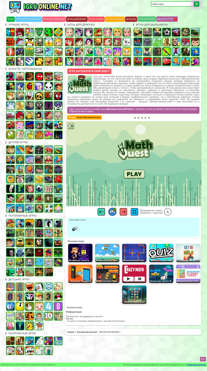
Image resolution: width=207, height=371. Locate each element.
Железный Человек (39, 242)
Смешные (20, 179)
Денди (58, 252)
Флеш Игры (10, 51)
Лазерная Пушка (29, 134)
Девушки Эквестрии (69, 61)
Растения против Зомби (39, 42)
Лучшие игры (20, 61)
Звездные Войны (29, 252)
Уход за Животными (126, 51)
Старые (39, 262)
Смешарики (58, 296)
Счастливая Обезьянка (39, 134)
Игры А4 (39, 86)
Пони (79, 32)
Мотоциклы (138, 51)
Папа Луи (58, 76)
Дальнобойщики (48, 179)
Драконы (195, 61)
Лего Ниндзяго (58, 179)
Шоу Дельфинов (29, 208)
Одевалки (69, 32)
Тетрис (20, 188)
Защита (20, 233)
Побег (29, 105)
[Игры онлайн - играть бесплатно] (47, 12)
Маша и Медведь (29, 188)
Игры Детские (147, 19)
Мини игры (39, 287)
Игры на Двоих (115, 19)
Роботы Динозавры (29, 179)
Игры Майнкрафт (77, 19)
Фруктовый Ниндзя (20, 198)
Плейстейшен (20, 271)
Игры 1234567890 (20, 306)
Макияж (126, 32)
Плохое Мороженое (48, 86)
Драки (58, 159)
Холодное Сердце (98, 51)
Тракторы (39, 233)
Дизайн (98, 61)
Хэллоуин (58, 242)
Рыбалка (58, 149)
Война (185, 51)
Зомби (185, 32)
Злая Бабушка (20, 223)
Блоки (29, 316)
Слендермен (10, 188)
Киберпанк (39, 223)
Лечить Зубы (48, 159)
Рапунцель (117, 61)
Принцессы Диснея (69, 42)
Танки (195, 32)
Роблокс (10, 95)
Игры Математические (88, 117)
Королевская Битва (29, 198)
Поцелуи (126, 61)
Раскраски (58, 287)
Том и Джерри (20, 105)
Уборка (29, 159)
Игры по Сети (20, 51)
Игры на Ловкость (39, 179)
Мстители (58, 188)
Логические (10, 61)
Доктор (10, 242)
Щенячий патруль (39, 296)
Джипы (10, 233)
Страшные (48, 42)
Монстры (58, 262)
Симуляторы (39, 149)
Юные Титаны (10, 198)
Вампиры (10, 252)
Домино (48, 350)
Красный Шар (39, 76)
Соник (20, 86)
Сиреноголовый (48, 105)
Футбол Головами (176, 42)
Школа (48, 188)
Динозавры (157, 42)
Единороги (107, 51)
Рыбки (48, 51)
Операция (58, 42)
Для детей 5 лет (20, 287)
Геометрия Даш (58, 32)
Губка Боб (20, 76)
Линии (48, 208)
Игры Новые (96, 19)
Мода (107, 61)
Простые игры (29, 51)
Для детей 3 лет (48, 296)
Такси (20, 242)
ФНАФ (29, 76)
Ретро (48, 271)
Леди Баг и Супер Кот (58, 125)
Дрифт (185, 42)
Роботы (10, 169)
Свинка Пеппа (10, 325)
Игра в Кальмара (10, 76)
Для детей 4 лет (48, 306)
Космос (48, 242)
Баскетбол (29, 169)
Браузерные (48, 252)
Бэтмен (58, 134)
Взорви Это (176, 61)
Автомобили (58, 169)
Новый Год (20, 42)
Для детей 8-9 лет (58, 306)
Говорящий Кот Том (39, 125)
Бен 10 (195, 42)
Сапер (48, 262)
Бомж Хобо (39, 115)
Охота (58, 223)
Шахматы (20, 340)
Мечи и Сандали (39, 252)
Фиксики (10, 306)
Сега (20, 262)
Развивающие (10, 287)
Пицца (29, 149)
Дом (48, 149)
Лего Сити (10, 223)
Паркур (176, 51)
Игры (11, 19)
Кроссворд (58, 340)
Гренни (39, 105)
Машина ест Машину (138, 42)
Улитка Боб (48, 95)
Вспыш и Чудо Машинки (10, 125)
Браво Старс (39, 95)
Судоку (39, 350)
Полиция (147, 51)
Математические (10, 316)
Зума (20, 159)
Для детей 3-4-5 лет (29, 287)
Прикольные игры (48, 61)
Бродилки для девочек (88, 42)
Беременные (88, 61)
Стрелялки (157, 32)
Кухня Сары (79, 42)
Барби (107, 32)
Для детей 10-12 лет (48, 316)
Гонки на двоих (176, 32)
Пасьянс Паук (29, 350)
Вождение (147, 42)
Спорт (39, 188)
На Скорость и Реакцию (39, 198)
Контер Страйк (157, 51)
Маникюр (117, 51)
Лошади (69, 51)
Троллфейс (39, 51)
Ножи (166, 51)
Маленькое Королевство (58, 208)
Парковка (157, 61)
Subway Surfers (58, 86)
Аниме (88, 32)
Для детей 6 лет (10, 296)
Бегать (10, 149)
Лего (29, 115)
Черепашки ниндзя (10, 86)
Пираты (29, 262)
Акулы (20, 208)
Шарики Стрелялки (20, 325)
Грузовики (185, 61)
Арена (29, 233)
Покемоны (29, 325)
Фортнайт (195, 51)
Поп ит (20, 149)
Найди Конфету (39, 208)
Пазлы (39, 61)
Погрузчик (48, 169)
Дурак (39, 340)
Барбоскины (58, 115)
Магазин (39, 325)
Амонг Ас (29, 86)
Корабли (20, 169)
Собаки (20, 316)
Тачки (166, 61)
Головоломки (58, 61)
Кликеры (29, 306)
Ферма (98, 32)
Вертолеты (29, 242)
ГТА (166, 42)
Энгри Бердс (20, 115)
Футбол (166, 32)
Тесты (48, 287)
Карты (10, 350)
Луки (10, 208)
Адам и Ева (10, 179)
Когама (20, 95)
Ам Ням (10, 134)
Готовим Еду (98, 42)
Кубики (10, 271)
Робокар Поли (10, 105)
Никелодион (58, 316)
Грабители (39, 169)
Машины (138, 32)
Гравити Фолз (48, 115)
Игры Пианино (29, 61)
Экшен (48, 223)
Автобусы (39, 159)
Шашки (10, 340)
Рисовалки (29, 296)
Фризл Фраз (48, 134)
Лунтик (20, 125)
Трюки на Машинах (58, 198)
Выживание (48, 198)
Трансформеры (20, 252)
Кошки (117, 32)
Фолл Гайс (20, 134)
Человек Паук (58, 95)
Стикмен (48, 125)
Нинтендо (39, 271)
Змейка (39, 32)
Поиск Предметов (58, 51)
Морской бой (29, 340)
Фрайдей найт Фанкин (20, 32)
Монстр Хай (117, 42)
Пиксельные (29, 271)
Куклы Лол (79, 61)
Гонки (147, 32)
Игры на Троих (48, 32)
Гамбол (48, 233)
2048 (48, 340)
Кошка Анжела (126, 42)
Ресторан (10, 159)
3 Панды (58, 105)
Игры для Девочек (53, 19)
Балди (88, 51)
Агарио (10, 42)
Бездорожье (29, 223)
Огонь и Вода (10, 32)
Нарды (20, 350)
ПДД (58, 233)
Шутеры (147, 61)
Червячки (29, 95)
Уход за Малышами (39, 316)
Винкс (107, 42)
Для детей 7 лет (20, 296)
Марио (48, 76)
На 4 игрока (29, 32)
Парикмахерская (79, 51)
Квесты (10, 262)
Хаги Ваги (29, 125)
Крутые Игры (29, 42)
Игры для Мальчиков (28, 19)
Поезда (138, 61)
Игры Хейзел (39, 306)
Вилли (10, 115)
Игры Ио (131, 19)
